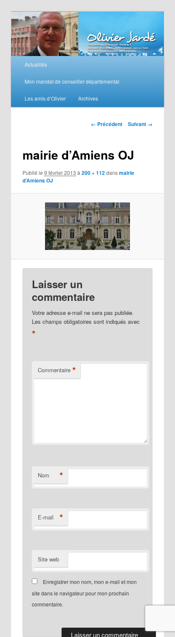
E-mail (50, 517)
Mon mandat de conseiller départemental (72, 81)
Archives (88, 98)
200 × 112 (93, 173)
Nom (50, 475)
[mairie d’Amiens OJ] (87, 226)
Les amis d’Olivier (45, 98)
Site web (48, 559)
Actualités (36, 64)
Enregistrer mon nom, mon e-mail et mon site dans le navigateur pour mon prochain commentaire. (84, 593)
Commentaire (57, 370)
